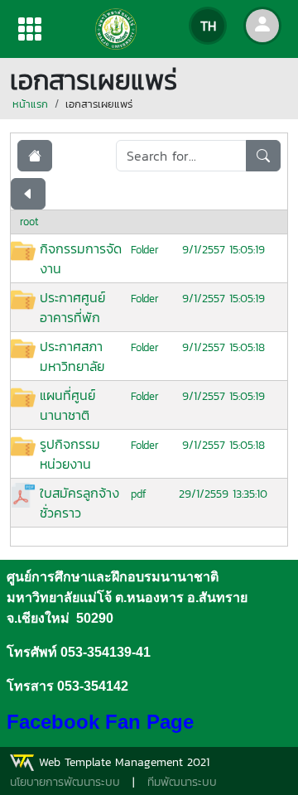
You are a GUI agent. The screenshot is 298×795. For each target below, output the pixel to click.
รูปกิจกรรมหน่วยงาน (70, 454)
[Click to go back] (28, 194)
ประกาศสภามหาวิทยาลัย (72, 356)
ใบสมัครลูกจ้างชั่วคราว (79, 503)
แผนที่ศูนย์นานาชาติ (67, 405)
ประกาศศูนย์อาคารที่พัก (72, 307)
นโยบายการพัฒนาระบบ (65, 782)
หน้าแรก (30, 104)
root (29, 221)
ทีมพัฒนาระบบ (182, 782)
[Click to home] (34, 155)
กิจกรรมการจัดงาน (81, 258)
